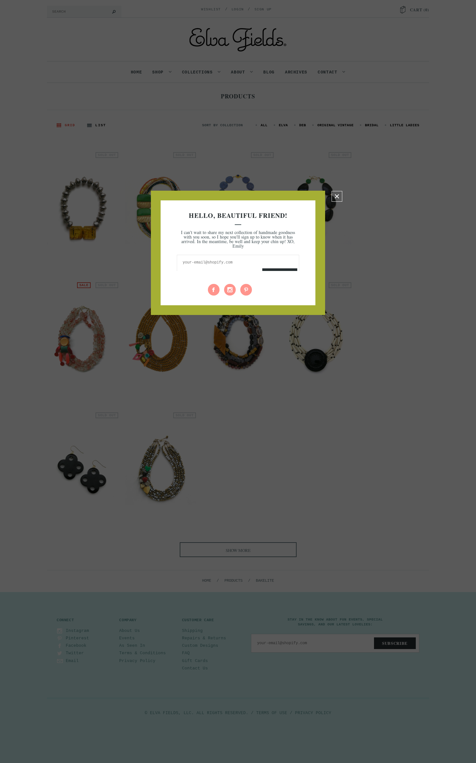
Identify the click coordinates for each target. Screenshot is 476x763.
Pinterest (246, 290)
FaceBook (214, 290)
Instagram (230, 290)
